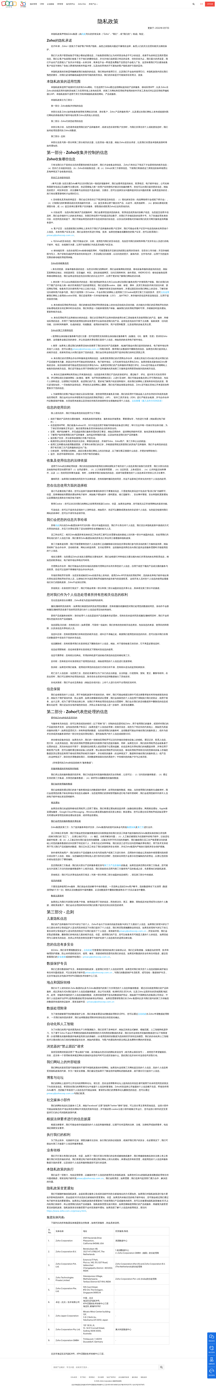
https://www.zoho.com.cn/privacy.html (66, 1211)
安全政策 (61, 957)
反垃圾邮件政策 (123, 1377)
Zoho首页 (74, 1377)
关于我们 (83, 1377)
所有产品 (92, 4)
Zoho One (82, 4)
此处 (84, 34)
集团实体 (131, 827)
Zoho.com (14, 4)
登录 (201, 4)
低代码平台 (70, 4)
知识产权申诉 (111, 1377)
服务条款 (135, 1377)
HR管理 (60, 4)
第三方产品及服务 (112, 865)
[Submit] (161, 1367)
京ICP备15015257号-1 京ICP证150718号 (131, 1385)
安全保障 (101, 1377)
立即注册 (210, 4)
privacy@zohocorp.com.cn (60, 235)
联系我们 (92, 1377)
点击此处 (88, 950)
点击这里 (165, 292)
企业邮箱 (50, 4)
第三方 (141, 827)
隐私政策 (144, 1377)
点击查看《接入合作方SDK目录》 (148, 401)
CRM (42, 4)
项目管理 (33, 4)
